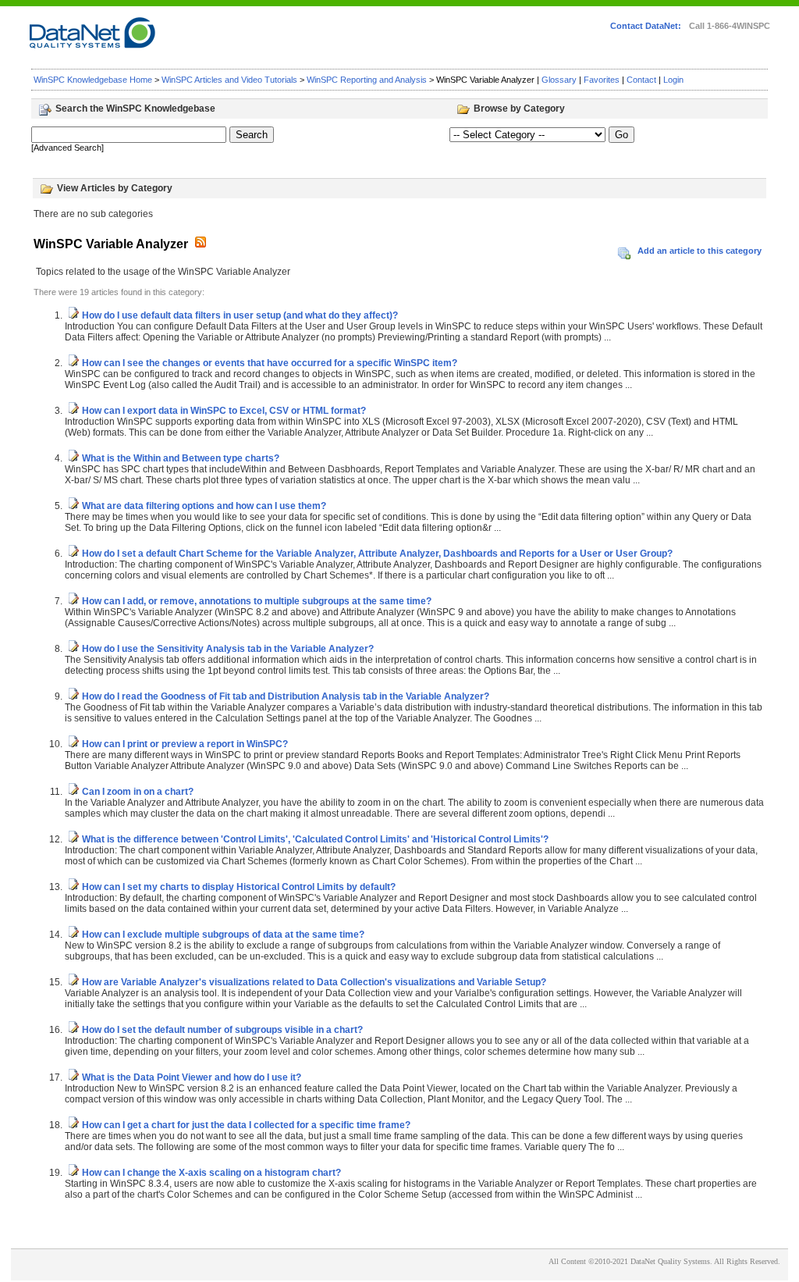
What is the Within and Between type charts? (180, 458)
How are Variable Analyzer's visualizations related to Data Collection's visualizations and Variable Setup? (314, 982)
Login (673, 79)
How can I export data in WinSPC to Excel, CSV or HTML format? (224, 410)
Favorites (602, 79)
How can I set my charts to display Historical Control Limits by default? (239, 886)
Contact (641, 79)
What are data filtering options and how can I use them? (204, 505)
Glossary (559, 79)
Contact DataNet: (645, 25)
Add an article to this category (699, 250)
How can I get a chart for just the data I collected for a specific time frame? (246, 1125)
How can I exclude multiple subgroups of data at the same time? (223, 934)
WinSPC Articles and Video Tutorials (229, 79)
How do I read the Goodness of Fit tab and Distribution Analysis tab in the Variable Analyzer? (285, 696)
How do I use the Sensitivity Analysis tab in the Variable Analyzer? (228, 648)
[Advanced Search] (67, 147)
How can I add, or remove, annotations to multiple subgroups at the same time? (256, 601)
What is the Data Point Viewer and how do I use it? (191, 1077)
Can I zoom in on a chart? (138, 791)
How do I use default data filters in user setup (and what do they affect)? (240, 315)
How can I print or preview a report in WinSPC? (185, 744)
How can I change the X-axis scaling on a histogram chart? (211, 1172)
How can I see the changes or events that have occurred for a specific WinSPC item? (269, 363)
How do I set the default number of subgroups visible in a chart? (222, 1029)
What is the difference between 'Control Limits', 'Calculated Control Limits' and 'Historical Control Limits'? (315, 839)
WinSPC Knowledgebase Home (93, 79)
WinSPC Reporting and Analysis (367, 79)
